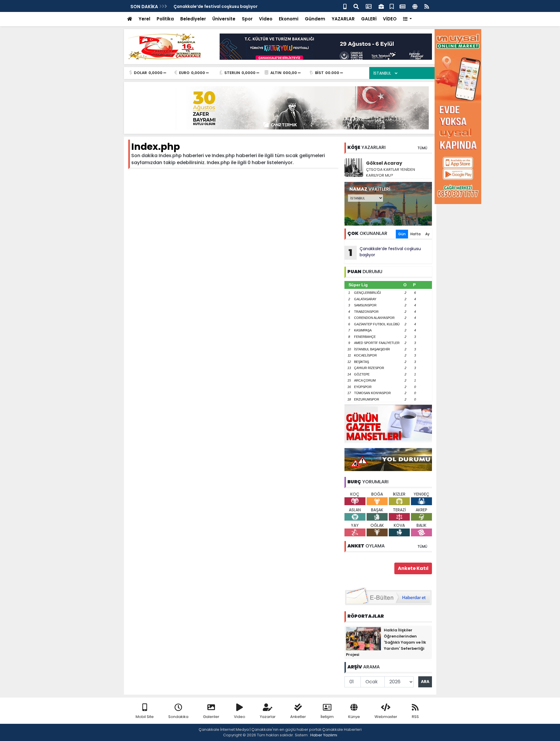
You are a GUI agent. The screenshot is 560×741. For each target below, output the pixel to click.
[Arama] (356, 5)
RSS (415, 716)
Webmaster (385, 716)
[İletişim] (368, 5)
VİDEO (390, 19)
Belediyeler (193, 19)
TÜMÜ (422, 147)
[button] (407, 19)
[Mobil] (344, 5)
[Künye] (415, 5)
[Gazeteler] (402, 5)
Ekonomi (288, 19)
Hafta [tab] (415, 233)
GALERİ (369, 19)
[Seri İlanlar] (392, 5)
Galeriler (211, 716)
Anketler (298, 716)
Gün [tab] (402, 233)
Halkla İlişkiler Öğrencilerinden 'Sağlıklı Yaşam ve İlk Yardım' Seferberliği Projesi (386, 642)
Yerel (144, 19)
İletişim (327, 716)
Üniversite (223, 19)
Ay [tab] (427, 233)
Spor (247, 19)
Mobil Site (145, 716)
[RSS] (426, 5)
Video (265, 19)
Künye (354, 716)
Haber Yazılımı (323, 735)
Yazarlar (268, 716)
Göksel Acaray (384, 163)
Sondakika (178, 716)
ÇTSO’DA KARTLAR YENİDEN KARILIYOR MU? (390, 172)
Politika (165, 19)
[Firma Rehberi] (381, 5)
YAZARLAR (343, 19)
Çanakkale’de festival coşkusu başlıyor (216, 6)
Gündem (315, 19)
